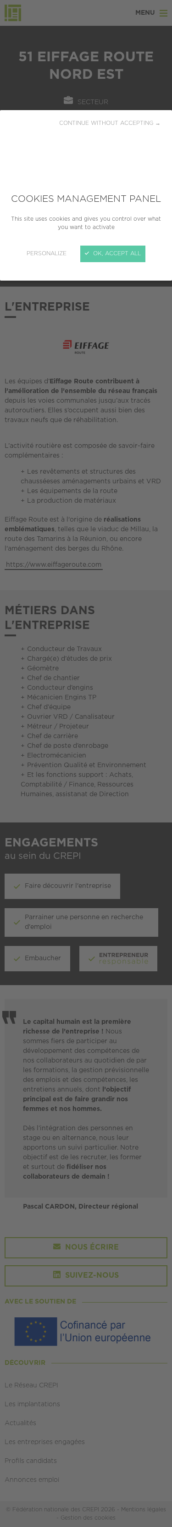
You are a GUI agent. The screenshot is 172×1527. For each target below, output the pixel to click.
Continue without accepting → (110, 123)
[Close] (86, 763)
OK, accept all (116, 253)
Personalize (47, 253)
